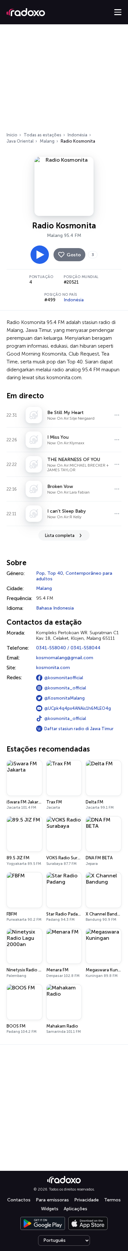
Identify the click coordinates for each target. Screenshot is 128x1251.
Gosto (74, 255)
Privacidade (86, 1200)
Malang (47, 141)
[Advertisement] (64, 80)
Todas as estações (42, 134)
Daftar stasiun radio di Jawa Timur (79, 728)
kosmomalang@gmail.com (64, 657)
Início (12, 134)
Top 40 (55, 573)
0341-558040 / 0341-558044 (68, 648)
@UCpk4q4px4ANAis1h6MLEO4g (77, 708)
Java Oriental (20, 141)
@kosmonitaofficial (63, 677)
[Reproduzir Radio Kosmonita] (40, 254)
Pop (40, 573)
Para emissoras (52, 1200)
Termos (112, 1200)
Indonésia (77, 134)
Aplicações (75, 1209)
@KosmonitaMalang (64, 698)
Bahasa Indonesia (55, 608)
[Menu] (117, 12)
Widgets (49, 1209)
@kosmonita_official (65, 687)
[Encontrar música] (116, 415)
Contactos (19, 1200)
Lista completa (60, 535)
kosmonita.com (53, 667)
